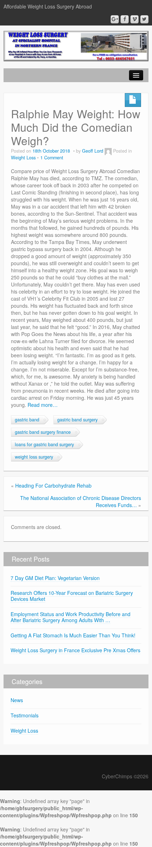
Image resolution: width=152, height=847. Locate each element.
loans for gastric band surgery (44, 444)
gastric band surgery (77, 419)
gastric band (27, 419)
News (17, 700)
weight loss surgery (34, 457)
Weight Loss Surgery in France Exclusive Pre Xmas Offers (75, 650)
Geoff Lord (92, 151)
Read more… (43, 404)
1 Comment (51, 157)
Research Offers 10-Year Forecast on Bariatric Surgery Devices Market (72, 595)
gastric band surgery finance (43, 432)
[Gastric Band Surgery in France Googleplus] (115, 19)
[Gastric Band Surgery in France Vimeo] (134, 19)
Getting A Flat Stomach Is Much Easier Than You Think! (73, 635)
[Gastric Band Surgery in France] (76, 45)
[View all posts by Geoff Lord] (108, 151)
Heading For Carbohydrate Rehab (53, 485)
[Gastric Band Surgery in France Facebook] (125, 19)
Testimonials (25, 715)
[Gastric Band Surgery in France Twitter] (144, 19)
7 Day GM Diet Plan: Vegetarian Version (55, 577)
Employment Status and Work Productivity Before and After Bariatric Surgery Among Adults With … (70, 617)
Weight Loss (23, 157)
